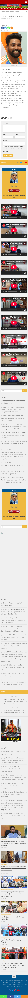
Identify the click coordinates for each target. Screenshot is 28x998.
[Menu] (26, 2)
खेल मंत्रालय (4, 839)
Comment (6, 123)
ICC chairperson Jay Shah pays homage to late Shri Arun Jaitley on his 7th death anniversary (14, 443)
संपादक (8, 915)
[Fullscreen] (25, 217)
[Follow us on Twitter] (21, 162)
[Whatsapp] (8, 28)
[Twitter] (5, 28)
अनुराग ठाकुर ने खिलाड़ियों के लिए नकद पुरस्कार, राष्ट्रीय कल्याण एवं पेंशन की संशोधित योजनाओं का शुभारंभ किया (13, 844)
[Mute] (22, 217)
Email (16, 134)
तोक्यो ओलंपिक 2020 (11, 889)
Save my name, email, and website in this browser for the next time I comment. (13, 149)
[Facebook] (2, 28)
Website (5, 140)
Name (5, 134)
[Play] (3, 217)
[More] (11, 28)
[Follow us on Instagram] (23, 162)
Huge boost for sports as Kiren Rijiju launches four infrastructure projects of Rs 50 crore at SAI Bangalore (13, 965)
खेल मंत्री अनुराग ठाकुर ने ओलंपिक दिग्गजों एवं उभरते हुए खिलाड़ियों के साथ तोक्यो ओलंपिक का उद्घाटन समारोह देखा (12, 894)
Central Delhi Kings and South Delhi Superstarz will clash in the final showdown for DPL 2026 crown (14, 418)
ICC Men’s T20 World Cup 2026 (10, 12)
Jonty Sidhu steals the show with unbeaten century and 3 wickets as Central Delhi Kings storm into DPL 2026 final (13, 426)
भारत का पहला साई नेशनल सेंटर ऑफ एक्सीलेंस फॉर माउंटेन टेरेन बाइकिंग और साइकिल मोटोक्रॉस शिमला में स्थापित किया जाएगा (13, 869)
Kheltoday (6, 22)
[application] (14, 211)
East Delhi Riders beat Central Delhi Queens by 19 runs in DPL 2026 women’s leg (13, 465)
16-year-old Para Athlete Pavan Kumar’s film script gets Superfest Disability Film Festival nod (13, 435)
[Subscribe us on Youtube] (26, 162)
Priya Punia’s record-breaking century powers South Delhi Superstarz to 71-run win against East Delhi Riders (13, 409)
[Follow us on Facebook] (18, 162)
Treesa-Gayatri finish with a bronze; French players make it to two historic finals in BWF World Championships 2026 (13, 480)
